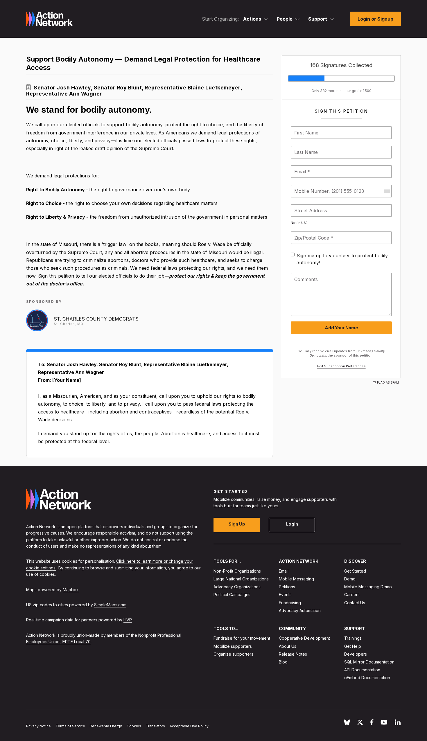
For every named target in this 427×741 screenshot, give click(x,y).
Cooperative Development (304, 638)
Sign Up (237, 523)
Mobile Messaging (296, 578)
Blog (283, 661)
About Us (287, 646)
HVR (127, 619)
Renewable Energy (106, 726)
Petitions (287, 586)
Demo (350, 578)
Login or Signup (375, 19)
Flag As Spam (388, 382)
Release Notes (293, 654)
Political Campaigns (232, 594)
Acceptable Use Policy (189, 726)
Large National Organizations (241, 578)
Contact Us (354, 602)
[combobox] (387, 191)
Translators (155, 726)
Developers (355, 654)
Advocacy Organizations (237, 586)
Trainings (353, 638)
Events (285, 594)
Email (283, 571)
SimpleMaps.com (110, 604)
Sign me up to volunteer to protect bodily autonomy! (342, 259)
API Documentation (362, 669)
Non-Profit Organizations (237, 571)
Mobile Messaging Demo (368, 586)
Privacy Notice (38, 726)
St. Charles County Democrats (96, 319)
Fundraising (290, 602)
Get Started (355, 571)
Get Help (352, 646)
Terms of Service (70, 726)
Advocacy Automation (300, 610)
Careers (352, 594)
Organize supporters (233, 654)
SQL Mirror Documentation (369, 661)
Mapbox (71, 589)
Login (292, 523)
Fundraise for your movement (242, 638)
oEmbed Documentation (367, 677)
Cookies (134, 726)
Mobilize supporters (233, 646)
